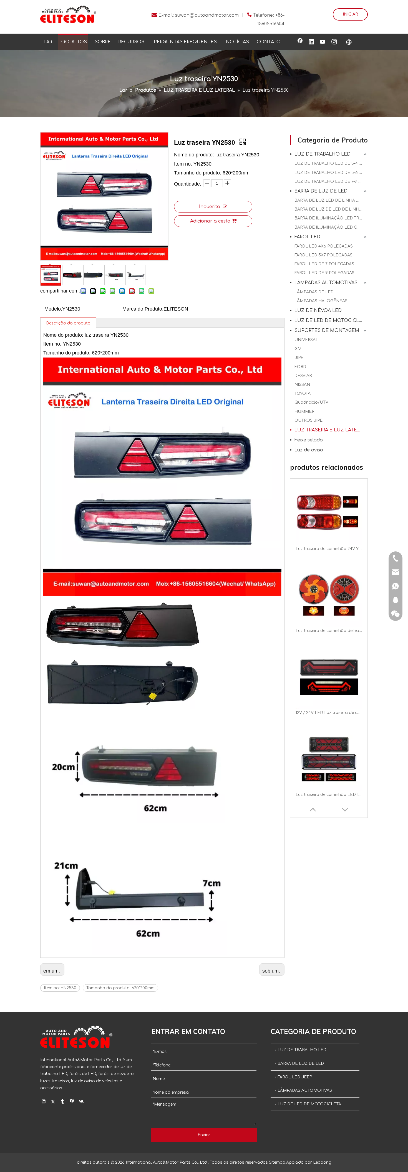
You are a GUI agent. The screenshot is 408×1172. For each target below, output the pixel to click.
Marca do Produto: (142, 309)
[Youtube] (322, 42)
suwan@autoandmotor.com (207, 15)
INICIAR (350, 14)
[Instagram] (334, 42)
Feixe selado (308, 440)
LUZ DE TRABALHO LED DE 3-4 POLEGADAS (331, 163)
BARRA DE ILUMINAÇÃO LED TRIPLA (331, 218)
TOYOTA (302, 393)
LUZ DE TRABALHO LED (322, 154)
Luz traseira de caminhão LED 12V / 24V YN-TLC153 (329, 795)
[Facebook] (300, 42)
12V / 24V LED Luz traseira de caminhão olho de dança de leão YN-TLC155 (329, 631)
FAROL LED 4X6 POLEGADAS (323, 246)
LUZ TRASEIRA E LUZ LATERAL (330, 430)
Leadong (322, 1162)
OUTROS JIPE (308, 420)
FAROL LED (307, 236)
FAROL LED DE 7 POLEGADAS (324, 264)
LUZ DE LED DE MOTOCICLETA (331, 320)
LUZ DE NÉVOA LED (318, 310)
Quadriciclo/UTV (311, 402)
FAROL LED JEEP (295, 1077)
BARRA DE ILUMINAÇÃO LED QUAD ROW (331, 227)
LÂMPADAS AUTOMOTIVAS (325, 282)
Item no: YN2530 (60, 988)
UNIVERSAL (306, 340)
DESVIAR (303, 376)
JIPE (298, 358)
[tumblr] (62, 1102)
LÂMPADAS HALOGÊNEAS (320, 301)
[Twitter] (53, 1102)
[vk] (81, 1102)
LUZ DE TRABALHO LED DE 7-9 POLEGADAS (331, 181)
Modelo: (53, 309)
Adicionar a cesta (210, 221)
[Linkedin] (311, 42)
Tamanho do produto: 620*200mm (120, 988)
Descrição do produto (68, 323)
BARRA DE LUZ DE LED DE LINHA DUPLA (331, 209)
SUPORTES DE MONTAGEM (326, 330)
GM (297, 349)
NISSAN (302, 385)
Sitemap (277, 1162)
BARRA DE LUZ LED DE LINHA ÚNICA (331, 200)
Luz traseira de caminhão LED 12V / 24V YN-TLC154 (329, 713)
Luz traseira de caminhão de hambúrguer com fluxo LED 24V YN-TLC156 (329, 549)
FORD (300, 367)
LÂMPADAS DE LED (314, 292)
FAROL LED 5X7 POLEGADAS (323, 255)
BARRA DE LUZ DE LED (320, 191)
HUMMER (304, 411)
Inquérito (209, 206)
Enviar (204, 1135)
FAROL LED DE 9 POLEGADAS (324, 273)
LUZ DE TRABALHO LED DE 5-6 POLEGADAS (331, 173)
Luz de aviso (308, 450)
